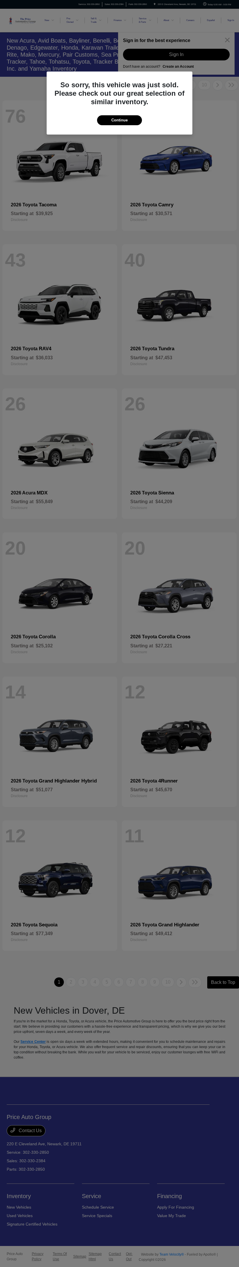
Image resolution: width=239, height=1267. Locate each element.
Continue (119, 120)
